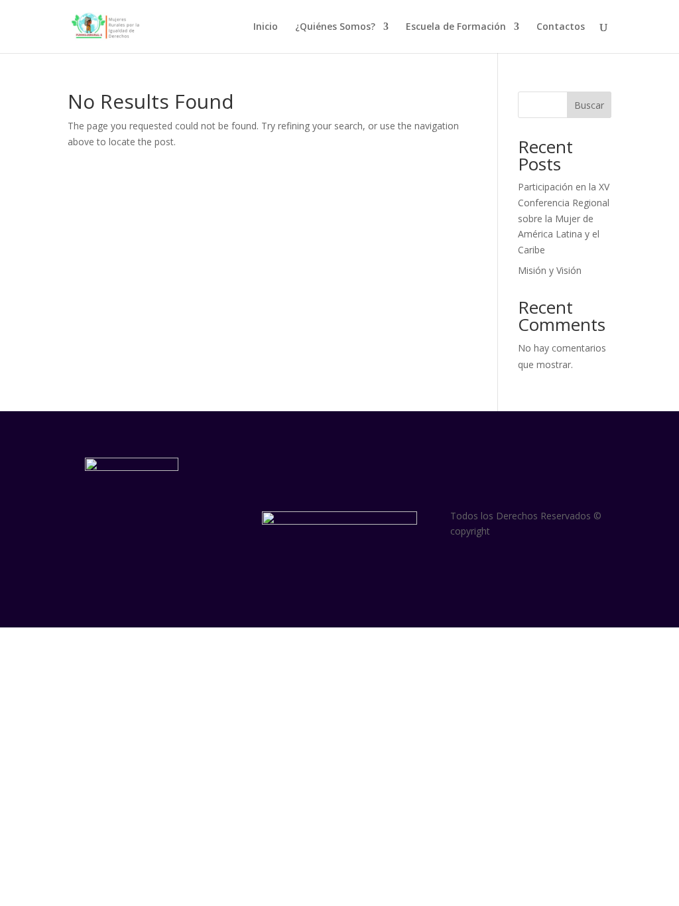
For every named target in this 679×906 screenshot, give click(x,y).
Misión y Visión (550, 270)
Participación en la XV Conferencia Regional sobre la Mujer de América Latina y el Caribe (563, 218)
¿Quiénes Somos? (335, 27)
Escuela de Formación (456, 27)
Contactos (560, 27)
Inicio (265, 27)
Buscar (589, 105)
